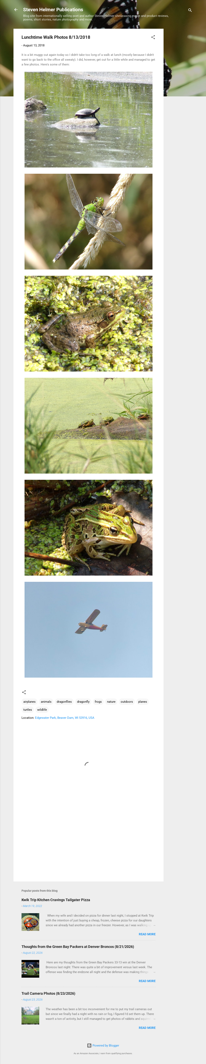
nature (111, 702)
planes (142, 702)
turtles (27, 710)
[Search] (190, 11)
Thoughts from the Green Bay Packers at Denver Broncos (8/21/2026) (78, 947)
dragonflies (64, 702)
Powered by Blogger (105, 1045)
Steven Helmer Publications (53, 9)
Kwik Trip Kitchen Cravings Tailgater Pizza (56, 900)
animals (46, 702)
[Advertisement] (180, 89)
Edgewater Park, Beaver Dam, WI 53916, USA (64, 718)
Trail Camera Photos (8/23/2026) (48, 993)
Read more (147, 934)
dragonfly (83, 702)
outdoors (127, 702)
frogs (98, 702)
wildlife (42, 710)
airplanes (29, 702)
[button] (153, 38)
